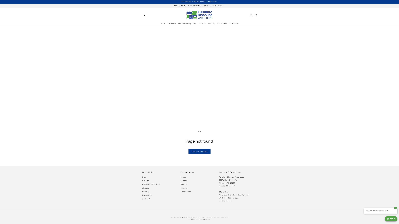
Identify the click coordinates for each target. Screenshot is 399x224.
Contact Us (146, 199)
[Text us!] (391, 219)
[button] (144, 15)
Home (144, 177)
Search (183, 177)
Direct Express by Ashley (151, 184)
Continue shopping (199, 151)
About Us (145, 188)
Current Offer (147, 195)
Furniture (145, 181)
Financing (145, 192)
